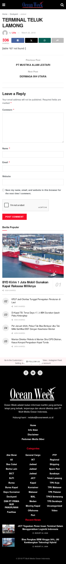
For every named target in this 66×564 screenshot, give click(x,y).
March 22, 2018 (28, 32)
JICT (33, 478)
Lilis (14, 32)
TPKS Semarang (54, 496)
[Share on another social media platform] (58, 40)
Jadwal (23, 14)
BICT (11, 473)
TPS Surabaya (54, 501)
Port (33, 515)
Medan (33, 501)
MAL (33, 496)
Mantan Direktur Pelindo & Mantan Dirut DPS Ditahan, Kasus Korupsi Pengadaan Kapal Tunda (37, 341)
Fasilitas (11, 511)
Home (4, 14)
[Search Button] (62, 4)
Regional (54, 459)
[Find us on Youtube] (33, 372)
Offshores (33, 510)
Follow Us (34, 361)
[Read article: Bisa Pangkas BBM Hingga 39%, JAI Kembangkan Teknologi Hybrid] (8, 542)
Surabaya (54, 473)
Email (6, 162)
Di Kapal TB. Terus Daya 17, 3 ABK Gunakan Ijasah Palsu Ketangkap (36, 314)
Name (6, 148)
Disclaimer (33, 434)
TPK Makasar (54, 487)
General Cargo (33, 454)
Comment (8, 109)
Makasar (33, 491)
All (11, 459)
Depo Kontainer (11, 491)
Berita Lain (11, 468)
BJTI (11, 478)
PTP (54, 454)
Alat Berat (11, 454)
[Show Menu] (3, 4)
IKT (33, 459)
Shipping (54, 464)
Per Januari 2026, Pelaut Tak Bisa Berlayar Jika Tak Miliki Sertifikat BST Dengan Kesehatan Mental (36, 327)
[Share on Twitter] (31, 40)
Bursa (11, 482)
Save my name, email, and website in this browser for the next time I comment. (33, 191)
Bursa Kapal (11, 487)
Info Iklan (33, 429)
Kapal (33, 482)
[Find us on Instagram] (40, 372)
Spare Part (54, 468)
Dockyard (14, 14)
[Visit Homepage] (33, 5)
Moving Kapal (33, 505)
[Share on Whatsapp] (45, 40)
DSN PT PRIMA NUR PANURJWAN (11, 504)
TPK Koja (54, 482)
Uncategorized (54, 505)
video (55, 510)
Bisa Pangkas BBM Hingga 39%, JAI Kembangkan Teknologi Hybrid (40, 541)
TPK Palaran (54, 491)
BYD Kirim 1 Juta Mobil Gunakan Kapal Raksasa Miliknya (25, 284)
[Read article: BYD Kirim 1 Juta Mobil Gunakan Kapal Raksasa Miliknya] (33, 256)
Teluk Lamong (54, 478)
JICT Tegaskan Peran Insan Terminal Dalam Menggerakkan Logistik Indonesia (40, 527)
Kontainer (33, 487)
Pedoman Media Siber (33, 439)
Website (6, 176)
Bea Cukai (11, 464)
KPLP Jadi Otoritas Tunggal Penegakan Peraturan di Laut (36, 301)
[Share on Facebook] (17, 40)
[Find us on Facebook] (25, 372)
